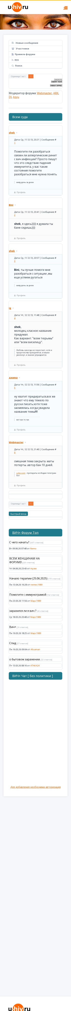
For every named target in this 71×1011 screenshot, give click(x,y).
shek (12, 132)
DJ (10, 97)
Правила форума (25, 54)
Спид (12, 643)
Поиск (18, 65)
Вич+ (12, 627)
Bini (11, 205)
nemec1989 (36, 584)
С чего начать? (19, 542)
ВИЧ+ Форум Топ (25, 533)
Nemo (33, 548)
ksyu (16, 97)
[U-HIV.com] (35, 22)
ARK (55, 93)
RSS (17, 59)
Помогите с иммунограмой (27, 594)
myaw (33, 568)
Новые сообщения (26, 42)
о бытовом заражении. (24, 659)
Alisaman (35, 649)
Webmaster (44, 93)
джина (13, 377)
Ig (10, 308)
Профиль (21, 192)
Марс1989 (36, 600)
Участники (22, 48)
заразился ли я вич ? (22, 611)
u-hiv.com (20, 473)
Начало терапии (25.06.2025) (28, 578)
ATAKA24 (34, 665)
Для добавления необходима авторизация (35, 787)
